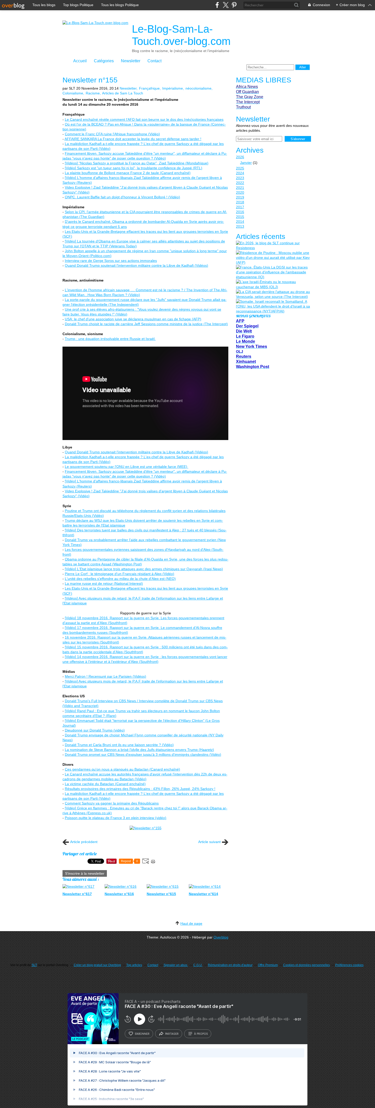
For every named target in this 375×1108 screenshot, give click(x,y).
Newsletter (130, 61)
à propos (201, 1033)
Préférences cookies (349, 965)
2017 (240, 207)
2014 (240, 222)
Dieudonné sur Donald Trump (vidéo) (95, 730)
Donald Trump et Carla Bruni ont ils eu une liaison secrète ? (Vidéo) (119, 745)
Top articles (134, 965)
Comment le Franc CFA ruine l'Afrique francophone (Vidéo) (112, 134)
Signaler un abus (176, 965)
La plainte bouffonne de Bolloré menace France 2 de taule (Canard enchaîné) (128, 173)
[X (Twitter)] (225, 5)
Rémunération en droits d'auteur (230, 965)
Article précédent (83, 842)
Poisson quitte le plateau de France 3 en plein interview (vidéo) (115, 818)
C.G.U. (198, 965)
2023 (240, 178)
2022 (240, 183)
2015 (240, 217)
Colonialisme (72, 93)
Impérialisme (172, 88)
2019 (240, 197)
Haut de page (191, 923)
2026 (240, 157)
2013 (240, 226)
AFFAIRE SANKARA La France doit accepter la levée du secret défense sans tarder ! (133, 139)
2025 (240, 168)
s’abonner (142, 1033)
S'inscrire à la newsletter (84, 873)
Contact (154, 61)
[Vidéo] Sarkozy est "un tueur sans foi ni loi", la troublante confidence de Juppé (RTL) (133, 168)
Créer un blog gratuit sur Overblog (97, 965)
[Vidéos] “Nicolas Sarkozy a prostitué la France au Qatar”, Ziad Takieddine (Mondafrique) (136, 163)
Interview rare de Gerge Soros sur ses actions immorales (111, 261)
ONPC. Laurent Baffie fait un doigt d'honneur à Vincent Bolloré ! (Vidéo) (122, 197)
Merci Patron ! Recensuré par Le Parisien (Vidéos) (105, 676)
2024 (240, 173)
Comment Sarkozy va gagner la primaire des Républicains (112, 803)
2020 (240, 192)
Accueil (80, 61)
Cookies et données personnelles (306, 965)
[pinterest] (234, 5)
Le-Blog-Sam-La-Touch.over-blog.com (181, 35)
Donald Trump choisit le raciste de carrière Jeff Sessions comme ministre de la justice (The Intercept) (146, 324)
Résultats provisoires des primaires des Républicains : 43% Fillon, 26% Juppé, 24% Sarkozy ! (140, 789)
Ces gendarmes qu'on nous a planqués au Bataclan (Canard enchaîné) (122, 769)
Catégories (104, 61)
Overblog (221, 937)
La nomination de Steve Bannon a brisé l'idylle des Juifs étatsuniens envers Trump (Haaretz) (139, 750)
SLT (34, 965)
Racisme (93, 93)
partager (172, 1033)
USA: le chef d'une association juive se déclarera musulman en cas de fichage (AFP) (133, 319)
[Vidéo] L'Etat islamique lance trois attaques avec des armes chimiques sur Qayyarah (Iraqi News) (144, 569)
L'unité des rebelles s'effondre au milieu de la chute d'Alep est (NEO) (120, 579)
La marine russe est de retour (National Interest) (104, 583)
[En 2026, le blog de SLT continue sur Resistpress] (273, 245)
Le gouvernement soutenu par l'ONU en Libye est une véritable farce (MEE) (126, 467)
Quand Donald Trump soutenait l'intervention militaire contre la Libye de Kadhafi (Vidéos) (136, 265)
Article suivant (209, 842)
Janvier (246, 163)
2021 (240, 188)
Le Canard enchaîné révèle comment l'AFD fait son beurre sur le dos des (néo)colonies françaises (144, 119)
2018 (240, 202)
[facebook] (217, 5)
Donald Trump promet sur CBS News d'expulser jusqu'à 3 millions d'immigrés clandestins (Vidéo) (143, 754)
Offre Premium (268, 965)
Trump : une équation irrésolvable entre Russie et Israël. (110, 339)
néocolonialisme (198, 88)
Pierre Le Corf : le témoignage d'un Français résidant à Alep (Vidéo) (119, 574)
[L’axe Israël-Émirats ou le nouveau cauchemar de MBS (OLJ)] (273, 284)
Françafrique (149, 88)
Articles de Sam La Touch (122, 93)
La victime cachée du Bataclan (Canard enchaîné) (105, 784)
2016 (240, 212)
